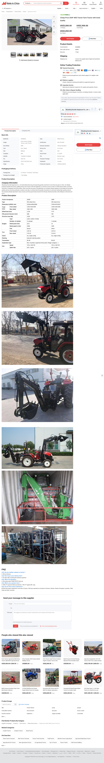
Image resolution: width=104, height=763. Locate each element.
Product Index (80, 751)
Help (74, 8)
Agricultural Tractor (32, 11)
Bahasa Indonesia (97, 753)
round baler (80, 713)
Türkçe (83, 753)
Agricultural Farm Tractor (9, 742)
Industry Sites (62, 751)
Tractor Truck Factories (38, 738)
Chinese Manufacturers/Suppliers (32, 751)
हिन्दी (74, 753)
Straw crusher (80, 710)
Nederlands (55, 753)
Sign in (100, 4)
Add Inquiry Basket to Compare (30, 60)
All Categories (7, 8)
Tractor (24, 11)
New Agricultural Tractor (25, 742)
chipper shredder (56, 713)
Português (25, 753)
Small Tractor (51, 738)
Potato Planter (30, 707)
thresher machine (6, 713)
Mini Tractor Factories (23, 738)
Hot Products (12, 751)
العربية (60, 753)
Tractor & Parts (17, 11)
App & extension (83, 8)
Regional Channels (71, 751)
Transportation (9, 11)
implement (29, 713)
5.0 (82, 133)
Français (31, 753)
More (3, 745)
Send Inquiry (70, 38)
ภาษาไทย (78, 753)
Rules (101, 8)
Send (15, 626)
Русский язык (37, 753)
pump (53, 707)
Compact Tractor (18, 730)
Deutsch (49, 753)
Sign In (62, 123)
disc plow (54, 710)
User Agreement (61, 756)
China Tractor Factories (9, 738)
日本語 (69, 753)
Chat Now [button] (93, 38)
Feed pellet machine (7, 710)
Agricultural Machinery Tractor (83, 738)
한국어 (65, 753)
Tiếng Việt (89, 753)
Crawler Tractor (7, 730)
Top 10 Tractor (53, 742)
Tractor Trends (64, 742)
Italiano (44, 753)
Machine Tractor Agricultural (65, 738)
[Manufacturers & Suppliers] (10, 3)
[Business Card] (100, 138)
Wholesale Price (54, 751)
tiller (3, 707)
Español (19, 753)
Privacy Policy (76, 756)
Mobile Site (87, 751)
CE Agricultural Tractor (40, 742)
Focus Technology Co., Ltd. (41, 756)
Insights (93, 751)
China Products (20, 751)
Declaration (68, 756)
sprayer (79, 707)
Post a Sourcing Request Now (48, 626)
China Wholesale (45, 751)
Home (3, 11)
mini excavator (30, 710)
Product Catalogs (24, 704)
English (14, 753)
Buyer (66, 8)
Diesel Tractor (29, 730)
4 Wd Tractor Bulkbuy (76, 742)
